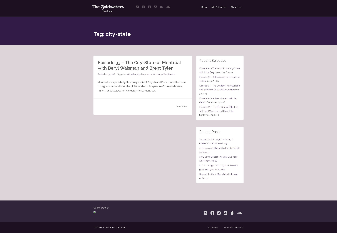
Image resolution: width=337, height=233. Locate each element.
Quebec (171, 74)
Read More (181, 106)
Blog (204, 7)
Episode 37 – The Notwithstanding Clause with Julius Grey (219, 70)
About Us (236, 7)
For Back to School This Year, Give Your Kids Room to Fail (218, 159)
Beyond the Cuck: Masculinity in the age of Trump (218, 176)
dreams (148, 74)
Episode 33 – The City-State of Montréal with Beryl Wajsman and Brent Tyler (139, 65)
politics (164, 74)
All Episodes (218, 7)
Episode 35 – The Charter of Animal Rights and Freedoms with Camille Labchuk (219, 88)
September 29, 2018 (106, 74)
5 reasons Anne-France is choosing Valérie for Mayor (219, 150)
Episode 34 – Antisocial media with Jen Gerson (218, 100)
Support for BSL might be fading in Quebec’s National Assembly (216, 141)
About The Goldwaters (234, 228)
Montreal (156, 74)
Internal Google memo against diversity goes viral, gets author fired (218, 167)
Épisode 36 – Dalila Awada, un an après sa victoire (219, 79)
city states (131, 74)
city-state (140, 74)
